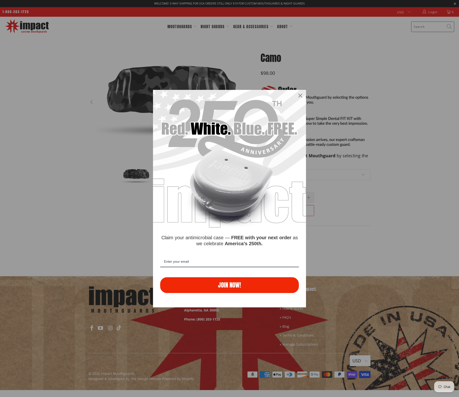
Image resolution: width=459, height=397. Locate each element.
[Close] (300, 95)
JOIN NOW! (229, 285)
